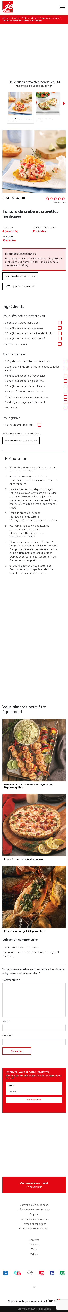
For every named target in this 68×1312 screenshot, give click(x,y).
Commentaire (11, 979)
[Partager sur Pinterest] (13, 198)
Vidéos (34, 1254)
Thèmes (34, 1244)
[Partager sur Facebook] (3, 198)
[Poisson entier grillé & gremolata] (34, 897)
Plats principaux (29, 18)
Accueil (5, 18)
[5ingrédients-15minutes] (18, 1273)
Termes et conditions (34, 1223)
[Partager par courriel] (23, 198)
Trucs (34, 1249)
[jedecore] (52, 1273)
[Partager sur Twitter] (8, 198)
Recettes (15, 18)
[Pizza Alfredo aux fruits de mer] (34, 825)
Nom (6, 1021)
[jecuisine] (41, 1273)
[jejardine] (62, 1273)
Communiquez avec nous (34, 1204)
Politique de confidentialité (34, 1228)
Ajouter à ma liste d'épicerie (21, 440)
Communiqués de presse (34, 1219)
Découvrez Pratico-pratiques (34, 1209)
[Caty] (30, 1273)
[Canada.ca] (53, 1300)
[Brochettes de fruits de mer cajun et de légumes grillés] (34, 750)
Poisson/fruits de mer (49, 18)
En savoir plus (34, 1184)
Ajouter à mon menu (23, 286)
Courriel (7, 1035)
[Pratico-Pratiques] (5, 1273)
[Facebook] (34, 1287)
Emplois (34, 1214)
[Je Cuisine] (7, 7)
